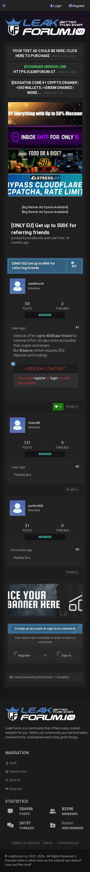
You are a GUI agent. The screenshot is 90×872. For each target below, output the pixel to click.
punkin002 (35, 506)
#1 (77, 327)
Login (57, 5)
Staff (13, 763)
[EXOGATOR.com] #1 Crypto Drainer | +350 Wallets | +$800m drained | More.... (45, 87)
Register (78, 5)
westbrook (36, 283)
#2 (77, 466)
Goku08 (34, 423)
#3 (77, 549)
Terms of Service (26, 843)
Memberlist (17, 771)
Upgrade (15, 789)
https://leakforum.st (35, 72)
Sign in (66, 655)
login (54, 378)
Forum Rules (68, 843)
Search (14, 780)
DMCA (47, 843)
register (40, 378)
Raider (68, 823)
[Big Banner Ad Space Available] (45, 207)
